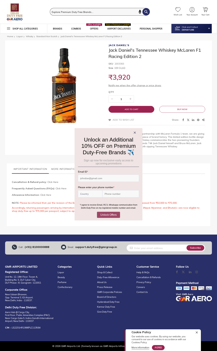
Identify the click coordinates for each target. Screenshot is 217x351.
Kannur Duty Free (106, 306)
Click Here (52, 182)
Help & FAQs (143, 272)
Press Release (104, 287)
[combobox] (100, 11)
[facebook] (177, 272)
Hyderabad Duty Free (108, 301)
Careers (140, 287)
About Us (102, 282)
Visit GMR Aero (184, 294)
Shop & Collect (104, 272)
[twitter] (183, 272)
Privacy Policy (143, 282)
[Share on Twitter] (188, 120)
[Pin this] (198, 120)
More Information (64, 169)
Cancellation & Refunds (148, 277)
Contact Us (142, 292)
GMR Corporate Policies (109, 292)
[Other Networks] (203, 120)
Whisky (29, 36)
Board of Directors (106, 297)
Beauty (61, 277)
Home (10, 36)
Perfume (62, 282)
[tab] (30, 170)
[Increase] (130, 99)
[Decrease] (112, 99)
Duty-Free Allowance (108, 277)
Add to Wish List (123, 119)
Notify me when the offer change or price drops (134, 85)
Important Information (30, 169)
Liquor (19, 36)
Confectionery (65, 287)
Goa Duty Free (104, 311)
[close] (196, 332)
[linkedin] (190, 272)
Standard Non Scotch (46, 36)
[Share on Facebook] (183, 120)
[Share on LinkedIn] (193, 120)
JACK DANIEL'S (118, 45)
